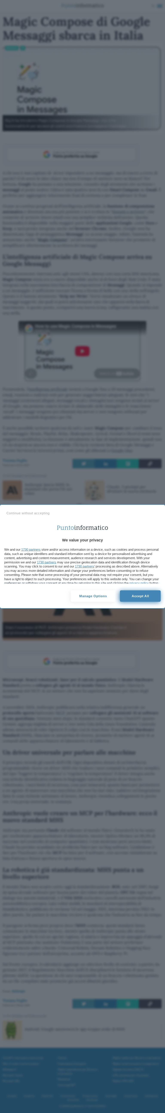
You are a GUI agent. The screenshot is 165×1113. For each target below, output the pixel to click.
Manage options (93, 596)
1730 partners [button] (31, 549)
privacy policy (139, 583)
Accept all (140, 596)
